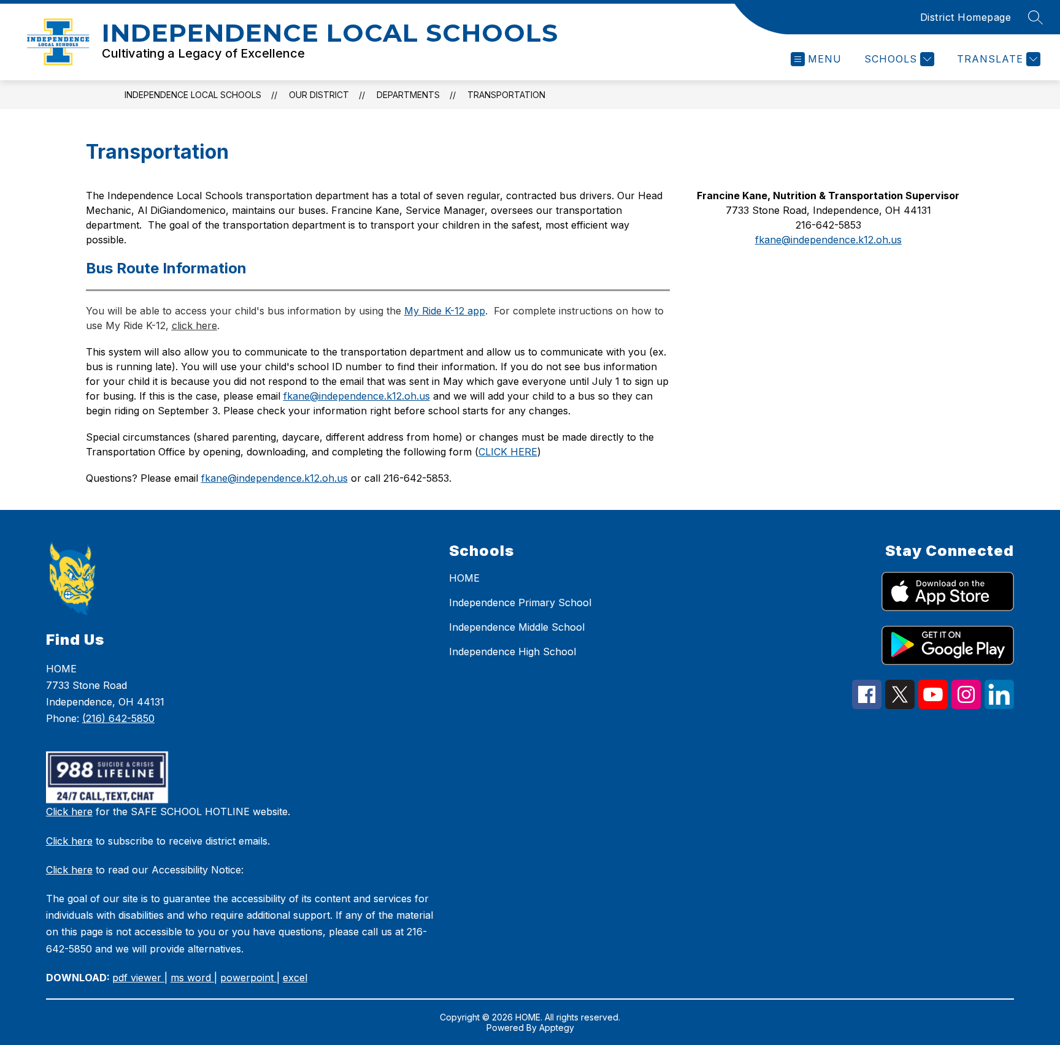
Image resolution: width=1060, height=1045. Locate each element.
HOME (464, 578)
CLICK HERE (507, 452)
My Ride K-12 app (444, 311)
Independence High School (512, 651)
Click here (69, 811)
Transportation (506, 94)
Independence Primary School (520, 602)
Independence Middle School (517, 627)
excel (295, 977)
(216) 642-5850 (118, 718)
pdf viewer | (139, 977)
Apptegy (556, 1027)
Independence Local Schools (193, 94)
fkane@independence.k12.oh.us (274, 478)
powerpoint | (250, 977)
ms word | (194, 977)
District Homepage (966, 17)
